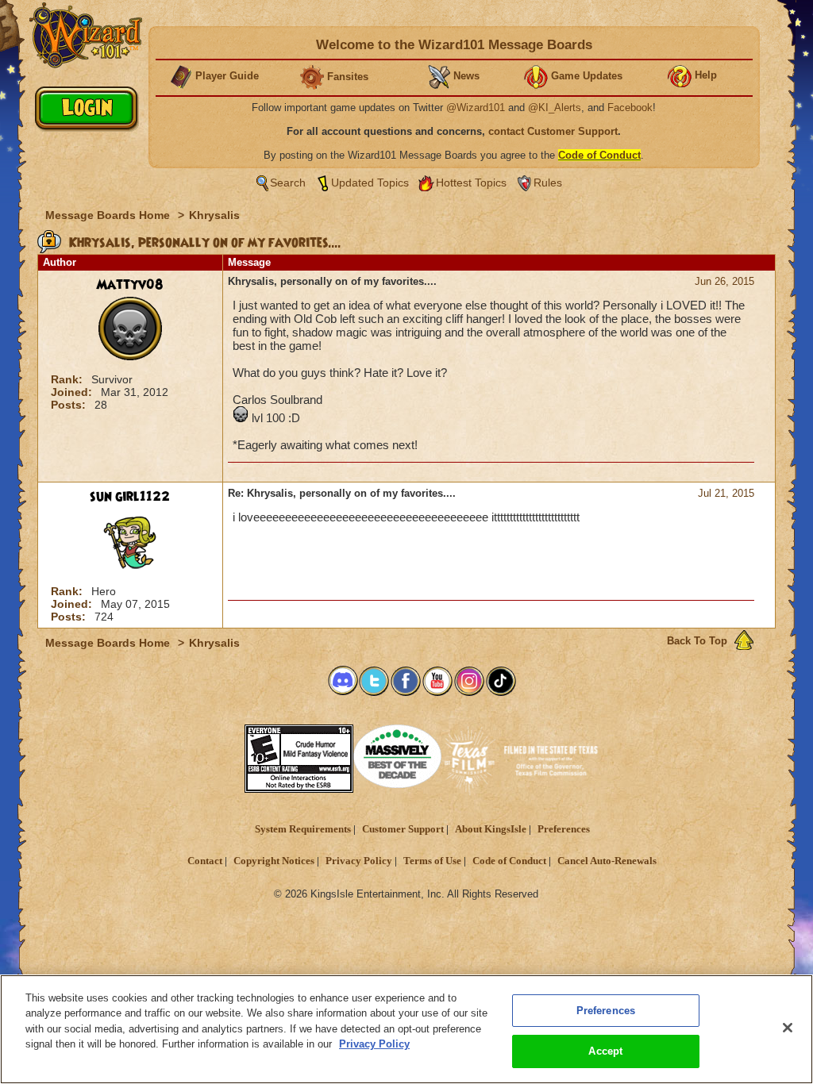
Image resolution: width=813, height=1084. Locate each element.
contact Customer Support (553, 131)
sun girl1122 (130, 496)
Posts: (70, 404)
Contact (204, 861)
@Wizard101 (475, 107)
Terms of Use (432, 861)
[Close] (787, 1027)
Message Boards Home (109, 215)
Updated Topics (370, 182)
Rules (548, 182)
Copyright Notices (273, 861)
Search (288, 182)
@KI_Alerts (554, 107)
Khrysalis (214, 215)
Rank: (68, 379)
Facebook (630, 107)
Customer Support (403, 829)
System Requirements (303, 829)
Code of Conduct (509, 861)
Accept (605, 1051)
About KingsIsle (490, 829)
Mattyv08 (130, 284)
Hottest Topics (471, 182)
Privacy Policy (359, 861)
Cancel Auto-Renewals (607, 861)
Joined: (73, 392)
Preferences (564, 829)
